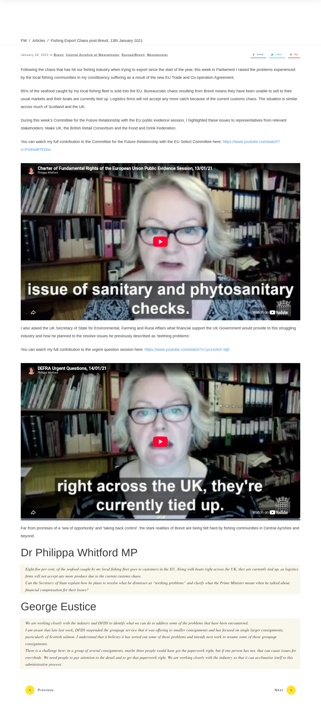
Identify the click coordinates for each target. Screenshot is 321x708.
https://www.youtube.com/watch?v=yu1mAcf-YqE (187, 349)
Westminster (157, 55)
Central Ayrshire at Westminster (92, 55)
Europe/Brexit (133, 55)
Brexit (59, 55)
